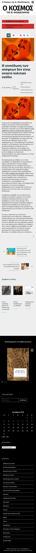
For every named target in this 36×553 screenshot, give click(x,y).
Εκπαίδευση (6, 525)
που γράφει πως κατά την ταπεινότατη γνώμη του (18, 130)
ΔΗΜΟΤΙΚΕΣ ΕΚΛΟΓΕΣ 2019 (26, 83)
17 (4, 427)
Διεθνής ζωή (6, 537)
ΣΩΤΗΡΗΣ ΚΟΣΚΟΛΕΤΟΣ (27, 90)
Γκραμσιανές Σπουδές (9, 498)
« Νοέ (3, 436)
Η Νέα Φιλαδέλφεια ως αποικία (17, 303)
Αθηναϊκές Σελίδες (8, 475)
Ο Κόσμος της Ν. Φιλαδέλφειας (16, 2)
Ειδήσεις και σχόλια (15, 21)
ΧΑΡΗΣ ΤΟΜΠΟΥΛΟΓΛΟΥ (27, 92)
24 (4, 431)
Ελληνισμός (6, 533)
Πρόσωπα (6, 506)
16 (32, 424)
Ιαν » (7, 436)
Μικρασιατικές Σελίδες (10, 471)
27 (18, 431)
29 (27, 431)
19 (13, 427)
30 (32, 431)
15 (27, 424)
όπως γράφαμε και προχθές (15, 173)
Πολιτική (5, 494)
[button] (32, 350)
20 (18, 427)
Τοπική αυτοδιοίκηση (9, 467)
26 (13, 431)
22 (27, 427)
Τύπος (5, 521)
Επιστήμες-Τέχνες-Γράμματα (11, 529)
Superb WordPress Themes (24, 550)
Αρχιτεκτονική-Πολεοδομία (11, 490)
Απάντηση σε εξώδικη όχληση (29, 303)
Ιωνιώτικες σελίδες (9, 483)
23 (32, 427)
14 (22, 424)
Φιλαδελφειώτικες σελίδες (14, 26)
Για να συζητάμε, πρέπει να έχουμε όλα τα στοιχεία (5, 305)
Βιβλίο (5, 517)
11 (8, 424)
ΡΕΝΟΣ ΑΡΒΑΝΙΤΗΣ (25, 87)
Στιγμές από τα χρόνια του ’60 (11, 513)
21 (22, 427)
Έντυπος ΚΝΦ (7, 540)
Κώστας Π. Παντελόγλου (10, 486)
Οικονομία (6, 502)
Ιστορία (5, 510)
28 (22, 431)
